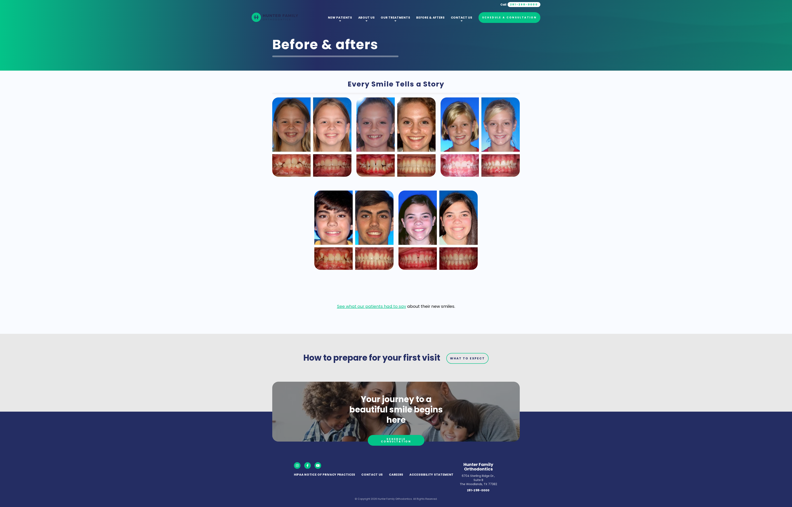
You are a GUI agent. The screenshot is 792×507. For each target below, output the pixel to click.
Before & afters (430, 17)
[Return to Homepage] (275, 18)
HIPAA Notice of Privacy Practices (324, 475)
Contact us (461, 17)
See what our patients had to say (371, 306)
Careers (396, 475)
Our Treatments (395, 17)
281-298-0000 (478, 490)
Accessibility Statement (431, 475)
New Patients (340, 17)
